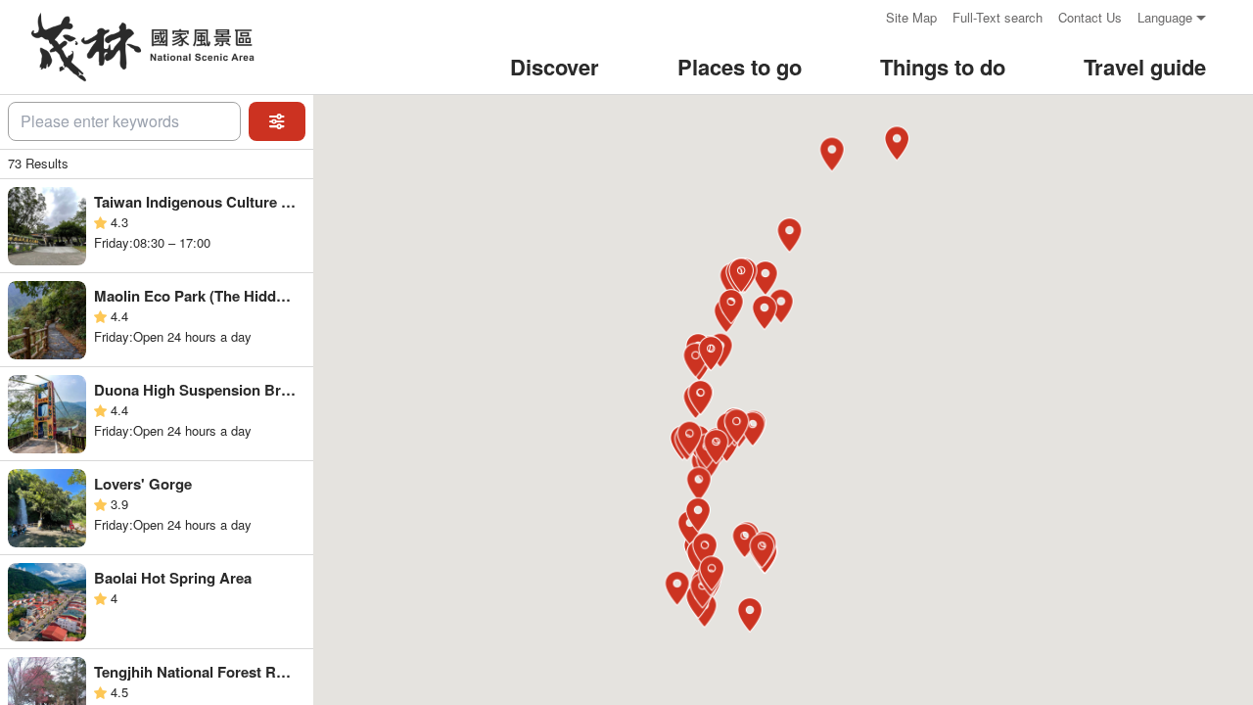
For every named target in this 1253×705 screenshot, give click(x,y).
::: (864, 17)
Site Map (911, 17)
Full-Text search (997, 17)
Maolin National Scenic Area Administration (140, 47)
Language (1164, 17)
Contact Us (1090, 17)
